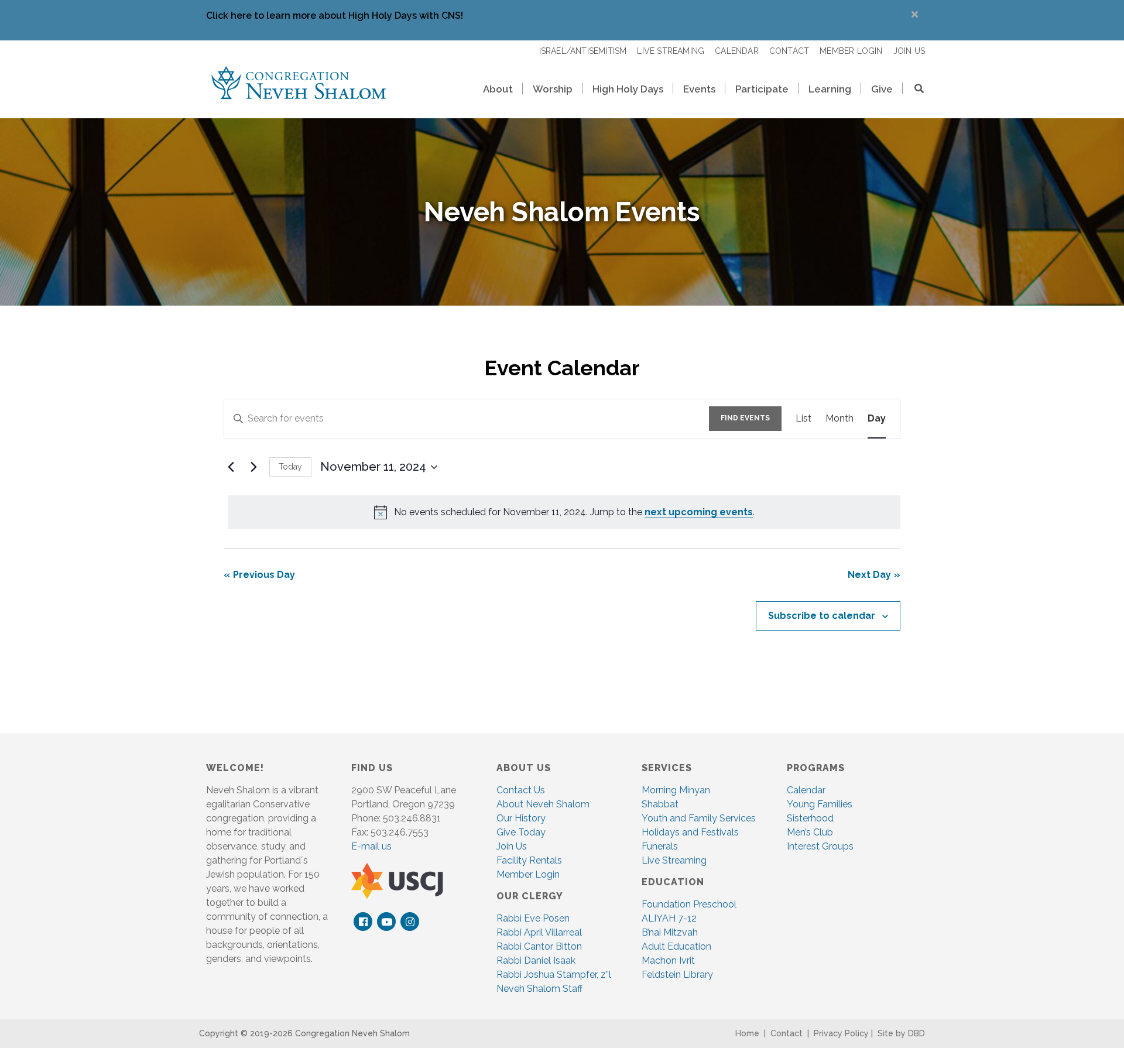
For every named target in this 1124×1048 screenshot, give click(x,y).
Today (290, 466)
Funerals (660, 846)
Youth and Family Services (699, 818)
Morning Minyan (676, 790)
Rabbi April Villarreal (539, 932)
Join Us (511, 846)
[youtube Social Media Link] (386, 922)
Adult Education (676, 946)
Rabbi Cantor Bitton (539, 946)
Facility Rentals (529, 860)
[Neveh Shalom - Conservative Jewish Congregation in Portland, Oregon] (298, 82)
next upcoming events (699, 512)
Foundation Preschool (689, 904)
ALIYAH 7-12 (669, 918)
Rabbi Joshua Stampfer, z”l (553, 974)
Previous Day (264, 574)
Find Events (745, 418)
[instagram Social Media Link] (410, 922)
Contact (786, 1033)
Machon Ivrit (668, 960)
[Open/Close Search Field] (914, 89)
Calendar (806, 790)
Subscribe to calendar (821, 615)
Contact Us (520, 790)
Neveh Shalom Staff (539, 988)
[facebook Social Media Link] (363, 922)
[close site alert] (914, 14)
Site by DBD (901, 1033)
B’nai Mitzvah (670, 932)
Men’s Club (810, 832)
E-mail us (371, 846)
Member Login (528, 874)
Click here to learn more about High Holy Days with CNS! (334, 15)
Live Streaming (674, 860)
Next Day (869, 574)
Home (747, 1033)
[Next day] (253, 467)
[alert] (564, 512)
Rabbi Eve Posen (533, 918)
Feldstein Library (677, 974)
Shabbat (660, 804)
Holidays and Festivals (690, 832)
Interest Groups (820, 846)
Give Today (521, 832)
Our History (521, 818)
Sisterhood (810, 818)
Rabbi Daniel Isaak (535, 960)
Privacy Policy (841, 1033)
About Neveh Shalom (543, 804)
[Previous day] (231, 467)
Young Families (819, 804)
